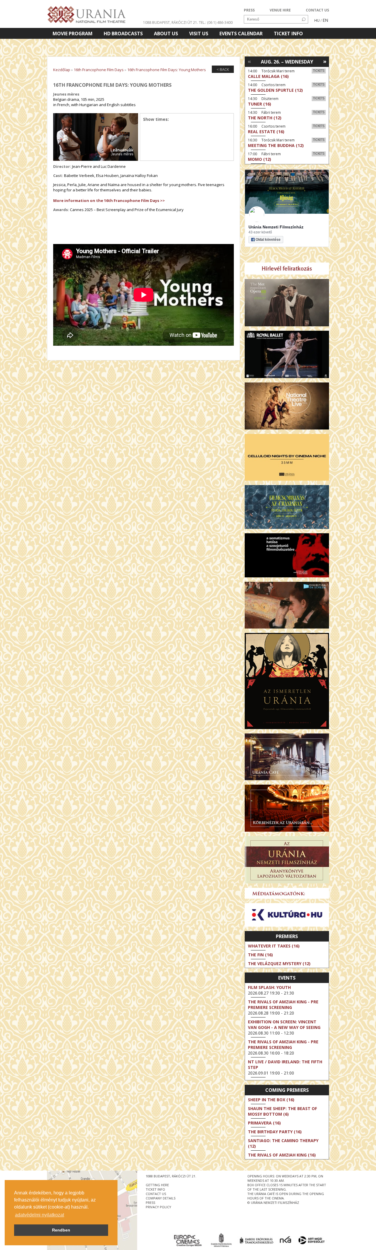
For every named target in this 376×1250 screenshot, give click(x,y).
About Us (166, 33)
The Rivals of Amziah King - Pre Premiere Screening (283, 1004)
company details (160, 1198)
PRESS (249, 10)
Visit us (198, 33)
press (150, 1202)
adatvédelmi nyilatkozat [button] (39, 1214)
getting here (157, 1185)
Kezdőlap (61, 69)
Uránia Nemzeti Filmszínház (276, 227)
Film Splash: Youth (269, 987)
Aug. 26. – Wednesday (287, 62)
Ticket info (288, 33)
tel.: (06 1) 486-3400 (216, 22)
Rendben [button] (61, 1230)
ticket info (155, 1189)
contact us (156, 1193)
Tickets (318, 70)
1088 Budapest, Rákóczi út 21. (170, 22)
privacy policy (158, 1207)
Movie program (73, 33)
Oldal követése (268, 240)
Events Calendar (241, 33)
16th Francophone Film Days (99, 69)
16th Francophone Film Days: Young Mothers (166, 69)
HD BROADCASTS (123, 33)
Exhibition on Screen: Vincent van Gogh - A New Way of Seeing (284, 1024)
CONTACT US (317, 10)
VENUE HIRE (280, 10)
